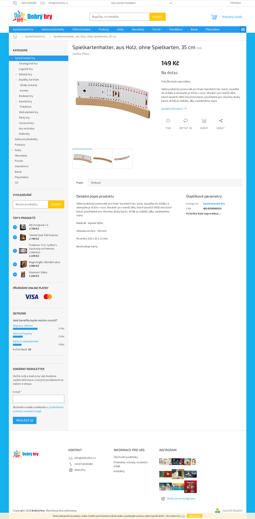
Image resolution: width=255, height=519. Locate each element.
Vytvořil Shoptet (232, 511)
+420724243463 (83, 464)
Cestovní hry (26, 123)
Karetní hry (25, 102)
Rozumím (194, 515)
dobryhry (79, 470)
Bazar (18, 172)
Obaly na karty (28, 85)
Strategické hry (28, 64)
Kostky (24, 91)
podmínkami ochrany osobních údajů (38, 409)
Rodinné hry (26, 96)
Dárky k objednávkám (26, 341)
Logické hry (26, 69)
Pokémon (25, 107)
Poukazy (20, 145)
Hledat (157, 16)
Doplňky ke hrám (29, 80)
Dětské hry (25, 74)
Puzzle (19, 161)
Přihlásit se (24, 420)
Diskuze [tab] (96, 183)
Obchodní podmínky (123, 3)
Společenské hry (25, 58)
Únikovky (24, 134)
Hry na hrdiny (26, 129)
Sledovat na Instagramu (181, 499)
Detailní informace (172, 109)
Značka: (81, 54)
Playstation (21, 177)
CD (16, 183)
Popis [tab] (79, 183)
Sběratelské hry (28, 112)
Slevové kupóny (22, 334)
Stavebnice (22, 166)
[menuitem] (23, 29)
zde (183, 516)
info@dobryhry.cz (85, 458)
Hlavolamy (21, 156)
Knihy (18, 150)
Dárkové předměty (26, 139)
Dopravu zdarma (23, 326)
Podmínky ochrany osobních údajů (131, 464)
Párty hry (24, 118)
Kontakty (119, 471)
